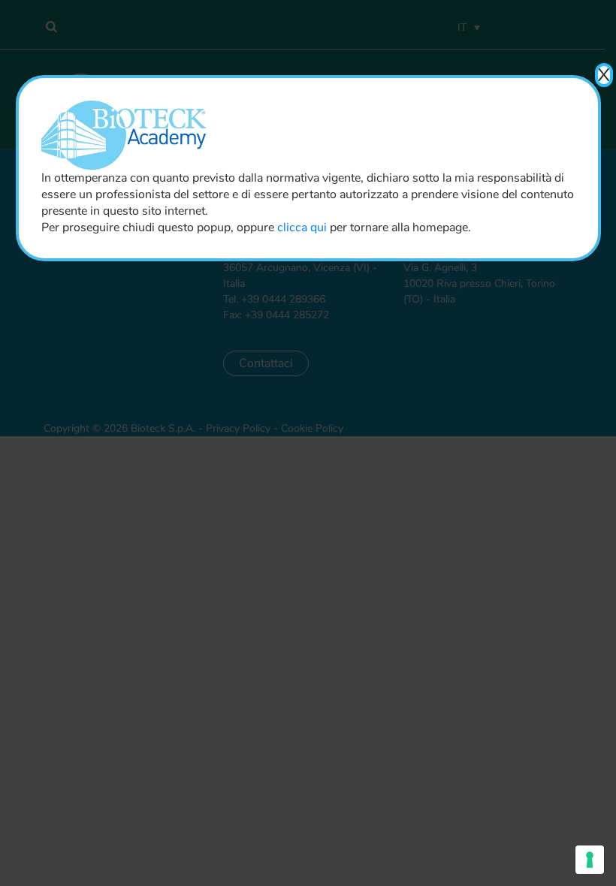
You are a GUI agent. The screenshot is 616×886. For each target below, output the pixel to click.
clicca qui (302, 227)
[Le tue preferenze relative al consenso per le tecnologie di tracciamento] (589, 859)
